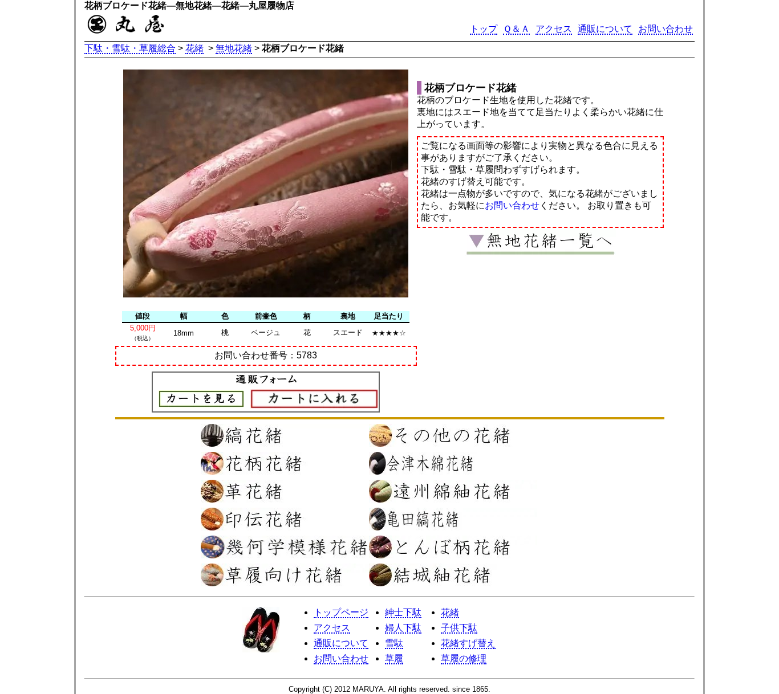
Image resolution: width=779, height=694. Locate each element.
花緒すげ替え (468, 643)
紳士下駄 (403, 612)
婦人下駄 (403, 627)
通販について (605, 29)
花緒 (194, 48)
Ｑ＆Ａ (516, 29)
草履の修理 (463, 658)
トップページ (341, 612)
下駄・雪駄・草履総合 (130, 48)
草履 (394, 658)
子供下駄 (459, 627)
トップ (483, 29)
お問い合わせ (665, 29)
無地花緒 (234, 48)
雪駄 (394, 643)
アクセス (553, 29)
